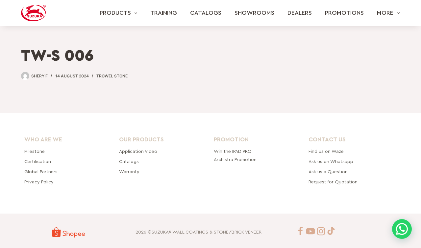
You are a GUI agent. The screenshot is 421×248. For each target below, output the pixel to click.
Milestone (34, 151)
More (385, 13)
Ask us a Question (328, 172)
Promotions (344, 13)
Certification (37, 161)
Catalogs (205, 13)
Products (115, 13)
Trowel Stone (112, 75)
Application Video (138, 151)
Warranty (129, 172)
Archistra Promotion (235, 159)
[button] (402, 229)
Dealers (299, 13)
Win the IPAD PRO (233, 151)
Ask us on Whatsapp (332, 161)
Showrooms (254, 13)
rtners (41, 172)
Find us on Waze (326, 151)
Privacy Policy (39, 182)
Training (163, 13)
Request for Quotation (333, 182)
